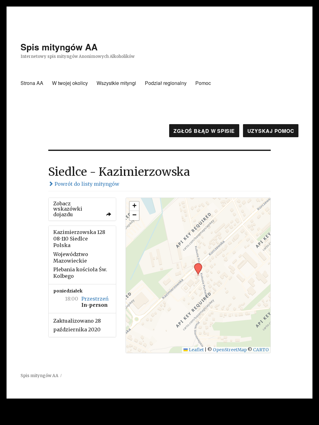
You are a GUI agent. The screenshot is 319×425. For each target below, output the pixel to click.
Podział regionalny (166, 82)
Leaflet (196, 350)
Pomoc (203, 82)
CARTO (261, 350)
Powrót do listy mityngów (86, 184)
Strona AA (32, 82)
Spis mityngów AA (59, 46)
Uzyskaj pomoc (270, 130)
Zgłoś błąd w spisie (204, 130)
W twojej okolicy (70, 82)
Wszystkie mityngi (116, 82)
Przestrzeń (95, 299)
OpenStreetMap (230, 350)
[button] (196, 265)
